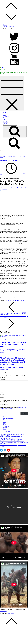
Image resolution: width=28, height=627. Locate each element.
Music (4, 115)
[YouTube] (14, 64)
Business (5, 25)
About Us (5, 122)
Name (2, 392)
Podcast (5, 427)
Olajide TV (2, 70)
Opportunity (6, 116)
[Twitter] (14, 41)
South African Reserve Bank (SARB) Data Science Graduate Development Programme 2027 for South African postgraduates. (14, 442)
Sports (4, 118)
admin (22, 300)
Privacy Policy (3, 611)
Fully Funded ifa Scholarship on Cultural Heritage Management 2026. (12, 153)
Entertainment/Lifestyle (8, 26)
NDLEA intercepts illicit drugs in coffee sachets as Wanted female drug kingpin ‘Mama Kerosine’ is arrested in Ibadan (12, 361)
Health (4, 119)
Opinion (5, 425)
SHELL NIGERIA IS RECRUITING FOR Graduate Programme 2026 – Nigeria (12, 437)
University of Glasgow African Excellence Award (8, 160)
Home (4, 112)
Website (2, 397)
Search (1, 411)
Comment (3, 379)
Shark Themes (11, 613)
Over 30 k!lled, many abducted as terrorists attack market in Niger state (13, 344)
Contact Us (5, 123)
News (18, 300)
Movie (4, 113)
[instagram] (14, 53)
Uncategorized (6, 431)
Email (2, 394)
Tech (4, 120)
